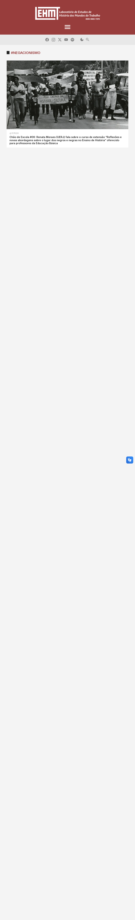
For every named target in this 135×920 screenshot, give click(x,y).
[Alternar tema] (82, 39)
